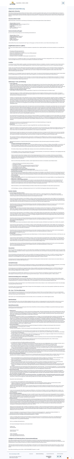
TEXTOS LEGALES (60, 453)
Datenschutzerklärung (39, 453)
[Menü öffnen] (63, 3)
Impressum (31, 453)
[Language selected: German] (69, 458)
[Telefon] (60, 456)
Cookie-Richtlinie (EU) (50, 453)
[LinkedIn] (58, 456)
